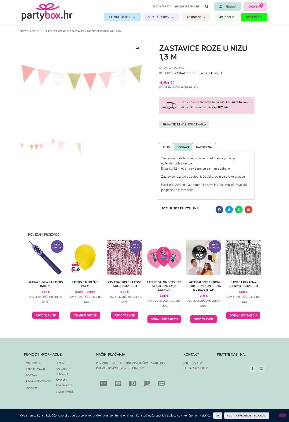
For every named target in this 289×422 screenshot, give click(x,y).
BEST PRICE (254, 17)
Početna (25, 31)
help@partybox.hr (187, 6)
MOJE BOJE (226, 17)
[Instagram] (261, 368)
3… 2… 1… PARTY (158, 17)
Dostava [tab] (183, 147)
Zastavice (78, 31)
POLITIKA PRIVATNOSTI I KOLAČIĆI (246, 415)
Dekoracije (61, 31)
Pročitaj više (46, 315)
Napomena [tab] (204, 147)
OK (217, 415)
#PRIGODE (194, 17)
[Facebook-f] (252, 368)
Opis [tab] (166, 147)
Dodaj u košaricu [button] (164, 319)
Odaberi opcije (85, 315)
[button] (207, 6)
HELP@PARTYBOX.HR (195, 368)
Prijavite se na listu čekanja (184, 124)
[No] (282, 415)
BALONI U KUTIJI (119, 17)
